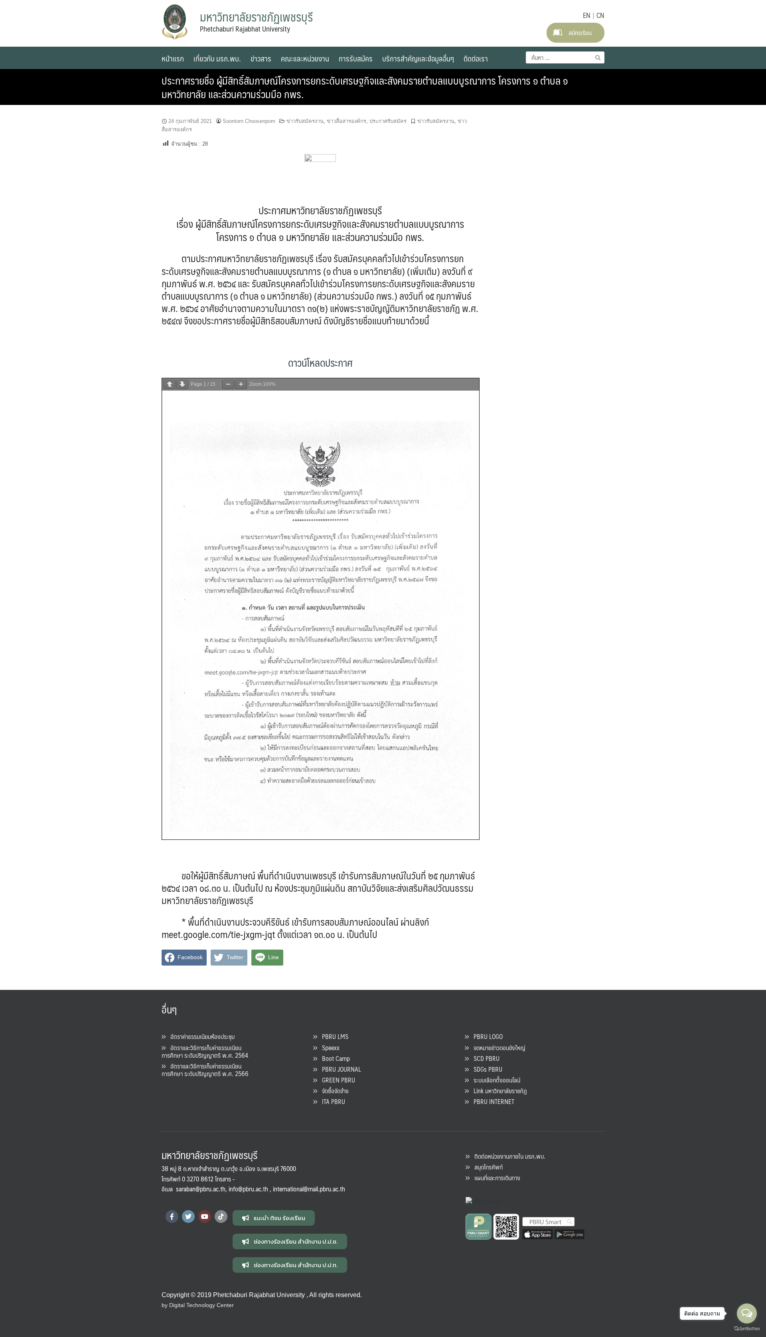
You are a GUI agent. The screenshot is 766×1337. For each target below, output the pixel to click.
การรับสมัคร (356, 58)
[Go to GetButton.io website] (747, 1328)
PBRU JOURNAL (339, 1069)
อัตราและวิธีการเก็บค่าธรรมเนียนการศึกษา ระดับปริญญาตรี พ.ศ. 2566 (205, 1070)
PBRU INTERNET (491, 1101)
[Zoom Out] (228, 384)
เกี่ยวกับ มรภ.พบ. (217, 58)
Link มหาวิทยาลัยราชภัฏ (498, 1090)
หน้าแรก (173, 58)
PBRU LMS (332, 1036)
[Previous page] (170, 384)
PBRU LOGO (486, 1036)
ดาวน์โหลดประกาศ (320, 362)
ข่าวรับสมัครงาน (305, 121)
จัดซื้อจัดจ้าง (333, 1090)
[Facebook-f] (172, 1216)
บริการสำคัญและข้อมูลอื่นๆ (418, 58)
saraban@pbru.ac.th (200, 1188)
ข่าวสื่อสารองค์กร (346, 121)
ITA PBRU (331, 1101)
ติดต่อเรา (476, 58)
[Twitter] (188, 1216)
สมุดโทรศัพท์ (486, 1166)
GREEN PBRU (336, 1079)
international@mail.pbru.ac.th (309, 1188)
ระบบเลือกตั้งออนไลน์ (494, 1079)
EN (586, 15)
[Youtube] (204, 1216)
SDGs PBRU (485, 1069)
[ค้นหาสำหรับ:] (565, 57)
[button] (274, 1218)
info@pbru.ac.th (248, 1188)
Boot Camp (333, 1058)
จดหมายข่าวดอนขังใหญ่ (497, 1047)
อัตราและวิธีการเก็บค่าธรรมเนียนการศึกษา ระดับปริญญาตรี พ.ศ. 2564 (205, 1051)
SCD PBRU (484, 1058)
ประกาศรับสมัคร (388, 121)
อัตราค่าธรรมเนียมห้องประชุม (200, 1036)
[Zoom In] (241, 384)
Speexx (328, 1047)
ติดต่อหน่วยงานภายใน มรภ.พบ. (507, 1156)
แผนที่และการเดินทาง (495, 1177)
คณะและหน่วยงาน (305, 58)
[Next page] (182, 384)
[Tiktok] (221, 1216)
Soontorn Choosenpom (249, 121)
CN (600, 15)
